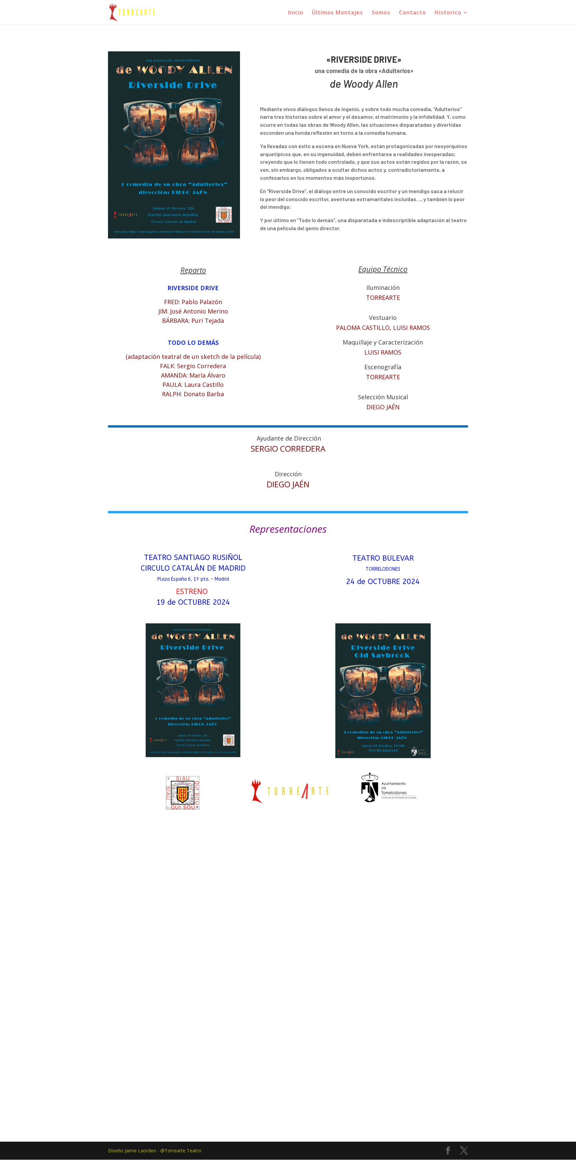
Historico (448, 13)
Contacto (412, 13)
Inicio (295, 13)
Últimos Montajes (337, 13)
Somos (381, 13)
